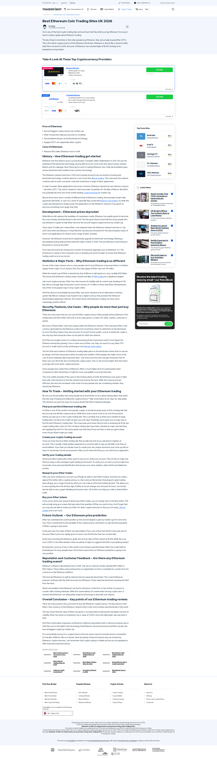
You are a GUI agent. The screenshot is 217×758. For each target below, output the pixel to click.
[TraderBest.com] (52, 9)
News (141, 9)
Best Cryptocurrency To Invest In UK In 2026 (60, 654)
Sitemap (149, 696)
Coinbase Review (73, 95)
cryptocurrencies (91, 192)
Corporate (149, 702)
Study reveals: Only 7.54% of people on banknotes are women (159, 197)
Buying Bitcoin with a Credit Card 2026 (119, 663)
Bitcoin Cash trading (92, 346)
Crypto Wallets (109, 9)
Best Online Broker (51, 693)
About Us (149, 693)
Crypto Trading (126, 9)
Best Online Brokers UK (75, 9)
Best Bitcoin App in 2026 (119, 671)
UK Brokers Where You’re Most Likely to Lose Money (160, 213)
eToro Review (83, 693)
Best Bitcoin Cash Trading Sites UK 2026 (118, 654)
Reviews (94, 9)
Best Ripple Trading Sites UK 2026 (89, 663)
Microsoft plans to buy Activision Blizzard (159, 257)
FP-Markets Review (153, 166)
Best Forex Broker (51, 696)
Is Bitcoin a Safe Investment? (59, 671)
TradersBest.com (47, 15)
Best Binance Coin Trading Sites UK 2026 (89, 654)
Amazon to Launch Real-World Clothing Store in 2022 (160, 228)
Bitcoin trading (98, 178)
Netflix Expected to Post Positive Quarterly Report (159, 242)
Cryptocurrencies (118, 699)
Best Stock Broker (51, 699)
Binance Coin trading (109, 200)
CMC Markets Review (154, 175)
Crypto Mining (117, 702)
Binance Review (72, 68)
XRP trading (99, 276)
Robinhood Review (85, 702)
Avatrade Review (152, 138)
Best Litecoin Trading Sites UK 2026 (59, 663)
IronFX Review (151, 147)
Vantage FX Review (153, 156)
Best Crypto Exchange (52, 702)
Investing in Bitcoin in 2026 (89, 671)
